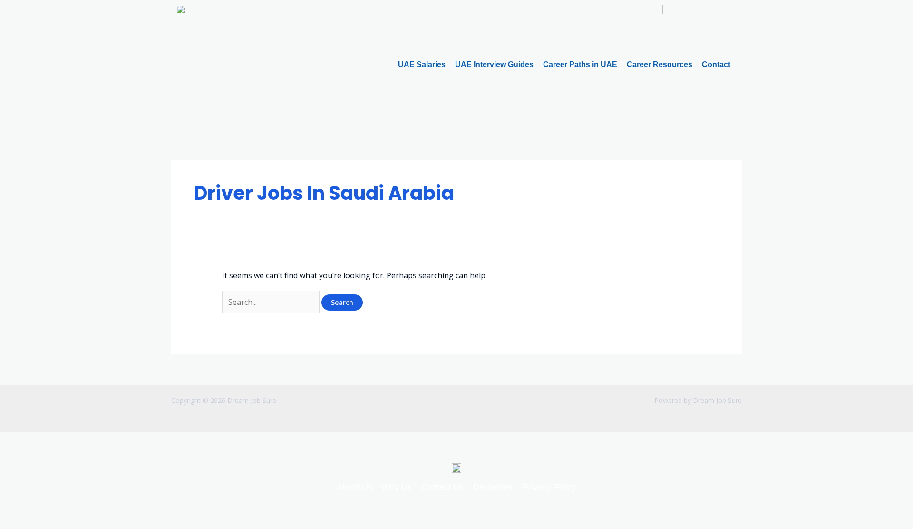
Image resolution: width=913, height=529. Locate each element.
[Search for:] (271, 302)
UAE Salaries (422, 64)
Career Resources (659, 64)
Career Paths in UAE (580, 64)
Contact (716, 64)
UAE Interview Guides (494, 64)
